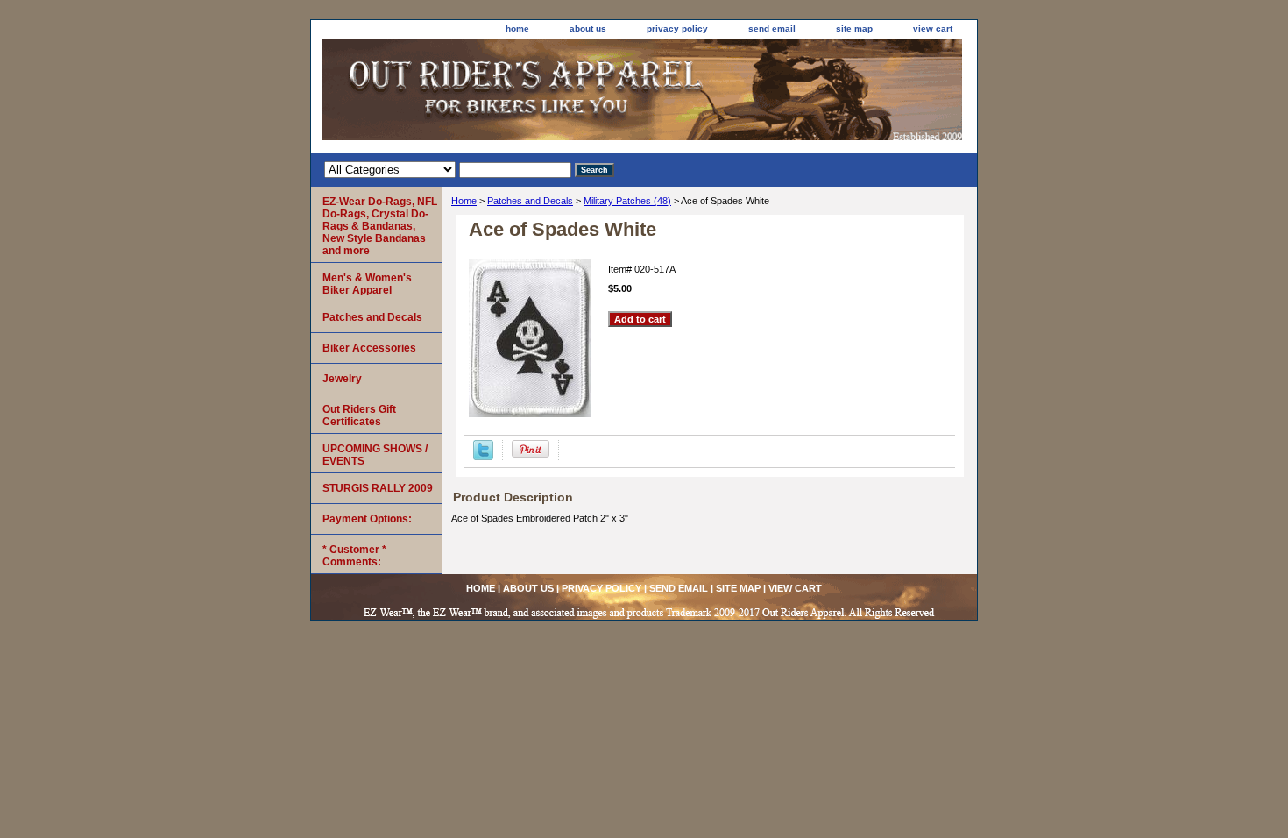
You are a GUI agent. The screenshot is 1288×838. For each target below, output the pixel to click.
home (517, 28)
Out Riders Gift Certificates (359, 415)
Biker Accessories (369, 348)
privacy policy (677, 28)
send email (772, 28)
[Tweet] (483, 456)
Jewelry (342, 379)
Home (464, 200)
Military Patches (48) (627, 200)
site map (854, 28)
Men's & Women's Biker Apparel (367, 284)
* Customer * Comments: (354, 555)
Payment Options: (367, 519)
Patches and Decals (530, 200)
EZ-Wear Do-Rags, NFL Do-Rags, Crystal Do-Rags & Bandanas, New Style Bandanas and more (379, 226)
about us (588, 28)
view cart (932, 28)
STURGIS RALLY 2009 (377, 488)
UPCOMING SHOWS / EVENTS (375, 455)
